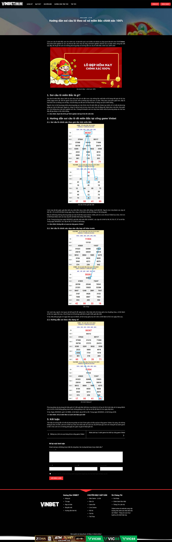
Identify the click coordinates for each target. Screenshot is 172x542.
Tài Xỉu (91, 513)
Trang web (103, 465)
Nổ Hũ (91, 510)
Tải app (67, 501)
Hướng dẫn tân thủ (71, 510)
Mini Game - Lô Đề (86, 17)
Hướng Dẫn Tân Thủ (61, 4)
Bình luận (52, 450)
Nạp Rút (38, 4)
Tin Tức (73, 4)
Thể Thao (92, 516)
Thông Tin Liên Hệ (119, 504)
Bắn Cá (91, 501)
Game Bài (92, 504)
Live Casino (93, 507)
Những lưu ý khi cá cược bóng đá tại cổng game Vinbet (67, 434)
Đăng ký (67, 498)
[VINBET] (12, 4)
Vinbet (122, 41)
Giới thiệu (116, 498)
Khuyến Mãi (48, 4)
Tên (51, 465)
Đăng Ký (30, 4)
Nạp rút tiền (68, 504)
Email (77, 465)
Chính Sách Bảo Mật (119, 501)
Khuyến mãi (68, 507)
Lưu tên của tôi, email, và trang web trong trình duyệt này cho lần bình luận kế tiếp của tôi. (80, 474)
